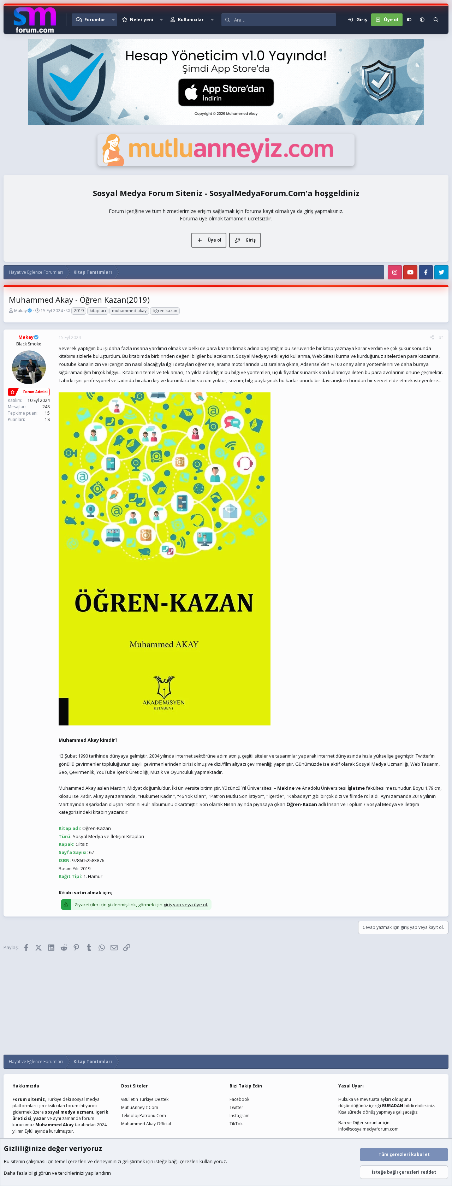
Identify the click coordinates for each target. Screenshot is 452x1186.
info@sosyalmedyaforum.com (368, 1129)
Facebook (239, 1099)
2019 (79, 311)
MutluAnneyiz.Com (139, 1107)
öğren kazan (165, 311)
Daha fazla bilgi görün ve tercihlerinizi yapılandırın (57, 1173)
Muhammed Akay (54, 1125)
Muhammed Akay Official (146, 1124)
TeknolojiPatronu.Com (143, 1116)
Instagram (240, 1116)
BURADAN (392, 1106)
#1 (441, 337)
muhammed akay (129, 311)
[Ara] (436, 19)
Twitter (236, 1107)
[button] (113, 19)
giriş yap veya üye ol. (185, 904)
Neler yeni (141, 20)
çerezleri (77, 1161)
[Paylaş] (431, 337)
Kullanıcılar (191, 20)
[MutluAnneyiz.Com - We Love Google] (226, 164)
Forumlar (94, 20)
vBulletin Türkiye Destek (144, 1099)
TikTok (236, 1124)
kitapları (98, 311)
